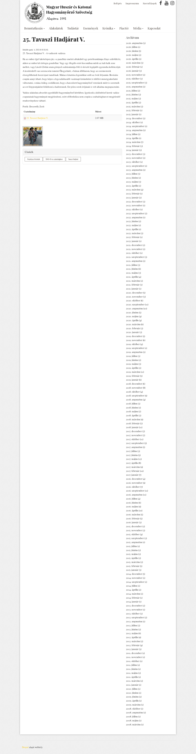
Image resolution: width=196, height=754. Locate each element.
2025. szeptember (135, 82)
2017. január (132, 474)
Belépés (118, 3)
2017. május (132, 458)
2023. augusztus (134, 169)
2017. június (132, 455)
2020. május (132, 316)
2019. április (132, 367)
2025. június (132, 94)
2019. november (134, 340)
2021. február (132, 284)
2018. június (132, 407)
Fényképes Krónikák (33, 159)
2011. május (132, 672)
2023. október (133, 161)
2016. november (134, 482)
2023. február (133, 193)
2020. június (132, 312)
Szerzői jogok (150, 3)
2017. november (134, 435)
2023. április (132, 185)
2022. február (133, 237)
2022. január (132, 241)
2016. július (131, 498)
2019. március (133, 371)
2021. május (132, 272)
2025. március (133, 106)
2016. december (134, 478)
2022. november (134, 205)
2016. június (132, 502)
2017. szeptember (135, 443)
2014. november (134, 577)
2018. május (132, 411)
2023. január (132, 197)
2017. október (132, 439)
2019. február (133, 375)
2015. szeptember (135, 538)
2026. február (133, 66)
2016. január (132, 522)
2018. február (133, 423)
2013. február (132, 645)
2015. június (132, 550)
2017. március (133, 466)
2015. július (131, 546)
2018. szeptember (135, 395)
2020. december (134, 292)
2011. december (134, 653)
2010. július (131, 688)
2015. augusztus (134, 542)
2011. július (131, 664)
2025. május (132, 98)
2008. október (133, 708)
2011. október (132, 661)
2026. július (131, 46)
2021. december (134, 245)
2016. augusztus (134, 494)
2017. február (132, 470)
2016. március (133, 514)
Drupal (25, 747)
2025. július (131, 90)
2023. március (133, 189)
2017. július (131, 451)
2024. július (131, 134)
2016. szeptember (135, 490)
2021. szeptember (135, 256)
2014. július (131, 585)
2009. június (132, 696)
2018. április (132, 415)
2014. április (132, 589)
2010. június (132, 692)
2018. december (134, 383)
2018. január (132, 427)
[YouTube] (166, 3)
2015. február (132, 566)
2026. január (132, 70)
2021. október (133, 252)
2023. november (134, 157)
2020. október (133, 300)
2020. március (133, 324)
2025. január (132, 114)
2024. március (133, 141)
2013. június (132, 629)
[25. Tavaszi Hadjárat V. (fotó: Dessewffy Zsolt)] (33, 136)
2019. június (132, 359)
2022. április (132, 229)
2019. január (132, 379)
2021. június (132, 268)
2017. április (132, 462)
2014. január (132, 601)
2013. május (132, 633)
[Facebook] (161, 3)
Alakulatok (56, 28)
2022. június (132, 221)
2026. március (133, 62)
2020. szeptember (135, 304)
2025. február (132, 110)
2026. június (132, 50)
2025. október (133, 78)
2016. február (133, 518)
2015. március (133, 562)
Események (90, 28)
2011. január (132, 684)
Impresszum (132, 3)
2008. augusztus (134, 712)
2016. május (132, 506)
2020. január (132, 332)
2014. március (133, 593)
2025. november (134, 74)
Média (137, 28)
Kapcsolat (154, 28)
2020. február (133, 328)
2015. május (132, 554)
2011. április (132, 676)
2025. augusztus (134, 86)
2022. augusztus (134, 217)
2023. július (131, 173)
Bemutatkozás (33, 28)
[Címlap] (59, 13)
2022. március (133, 233)
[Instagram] (172, 3)
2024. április (132, 138)
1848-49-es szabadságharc (54, 159)
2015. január (132, 569)
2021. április (132, 276)
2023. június (132, 177)
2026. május (132, 54)
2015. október (132, 534)
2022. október (133, 209)
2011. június (132, 668)
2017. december (134, 431)
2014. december (134, 573)
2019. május (132, 363)
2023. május (132, 181)
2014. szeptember (135, 581)
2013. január (132, 649)
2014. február (133, 597)
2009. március (133, 704)
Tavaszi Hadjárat (73, 159)
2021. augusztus (134, 260)
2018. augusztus (134, 399)
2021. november (134, 249)
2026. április (132, 58)
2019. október (133, 344)
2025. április (132, 102)
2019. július (131, 355)
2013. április (132, 637)
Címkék (29, 152)
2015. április (132, 558)
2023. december (134, 153)
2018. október (133, 391)
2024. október (133, 122)
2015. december (134, 526)
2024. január (132, 149)
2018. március (133, 419)
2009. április (132, 700)
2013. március (133, 641)
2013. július (131, 625)
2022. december (134, 201)
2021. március (133, 280)
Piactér (124, 28)
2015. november (134, 530)
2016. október (133, 486)
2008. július (132, 716)
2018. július (131, 403)
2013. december (134, 605)
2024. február (133, 145)
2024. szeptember (135, 126)
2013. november (134, 609)
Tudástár (73, 28)
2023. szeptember (135, 165)
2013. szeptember (135, 617)
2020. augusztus (134, 308)
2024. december (134, 118)
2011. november (134, 657)
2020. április (132, 320)
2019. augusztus (134, 351)
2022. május (132, 225)
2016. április (132, 510)
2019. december (134, 336)
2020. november (134, 296)
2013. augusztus (134, 621)
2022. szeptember (135, 213)
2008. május (132, 720)
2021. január (132, 288)
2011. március (133, 680)
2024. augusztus (134, 130)
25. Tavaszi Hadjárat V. (37, 117)
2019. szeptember (135, 348)
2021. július (131, 264)
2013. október (133, 613)
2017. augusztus (134, 447)
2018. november (134, 387)
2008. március (133, 724)
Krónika (108, 28)
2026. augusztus (134, 43)
